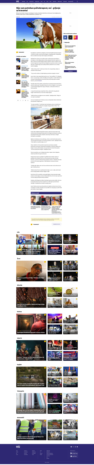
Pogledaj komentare (56, 224)
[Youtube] (77, 446)
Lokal (33, 454)
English (18, 382)
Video (41, 450)
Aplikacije (48, 455)
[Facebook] (65, 37)
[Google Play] (74, 453)
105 (19, 73)
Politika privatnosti (50, 454)
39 (19, 66)
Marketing (48, 450)
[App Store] (74, 456)
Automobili (34, 453)
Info (17, 450)
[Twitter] (70, 37)
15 (31, 224)
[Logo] (17, 1)
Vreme (41, 454)
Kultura (25, 453)
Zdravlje (25, 450)
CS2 (17, 355)
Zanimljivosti (51, 436)
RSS (47, 457)
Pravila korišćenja (50, 453)
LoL (49, 346)
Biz (16, 453)
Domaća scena (66, 355)
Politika (65, 239)
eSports (33, 450)
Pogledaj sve (70, 71)
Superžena (26, 454)
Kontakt (48, 458)
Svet (49, 239)
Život (17, 454)
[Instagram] (75, 37)
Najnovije (23, 1)
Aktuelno (19, 276)
